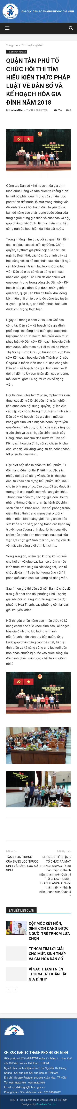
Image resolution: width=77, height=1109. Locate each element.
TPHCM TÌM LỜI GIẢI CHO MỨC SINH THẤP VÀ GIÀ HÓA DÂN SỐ (47, 954)
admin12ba (17, 110)
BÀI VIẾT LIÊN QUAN (21, 910)
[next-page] (15, 989)
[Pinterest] (29, 119)
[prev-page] (8, 989)
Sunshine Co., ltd (45, 1104)
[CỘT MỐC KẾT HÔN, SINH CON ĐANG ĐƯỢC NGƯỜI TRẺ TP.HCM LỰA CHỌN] (16, 928)
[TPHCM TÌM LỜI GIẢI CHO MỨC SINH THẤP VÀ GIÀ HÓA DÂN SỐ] (16, 953)
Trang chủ (12, 45)
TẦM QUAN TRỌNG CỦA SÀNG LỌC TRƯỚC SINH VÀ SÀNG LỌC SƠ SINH (22, 863)
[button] (7, 28)
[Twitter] (20, 119)
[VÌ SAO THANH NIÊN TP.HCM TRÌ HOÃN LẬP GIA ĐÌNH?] (16, 974)
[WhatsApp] (38, 119)
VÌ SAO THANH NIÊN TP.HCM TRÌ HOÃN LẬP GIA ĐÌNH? (48, 974)
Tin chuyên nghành (32, 45)
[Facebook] (10, 119)
